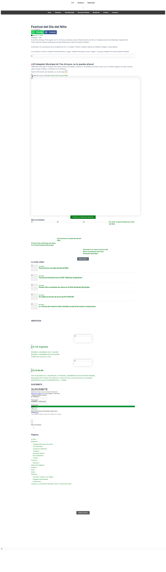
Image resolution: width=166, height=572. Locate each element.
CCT (72, 3)
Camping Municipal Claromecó (43, 444)
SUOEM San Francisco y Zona (41, 357)
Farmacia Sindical (83, 12)
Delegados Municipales (40, 479)
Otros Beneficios (38, 455)
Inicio (49, 12)
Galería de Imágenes (37, 465)
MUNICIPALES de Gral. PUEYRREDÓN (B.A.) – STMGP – (49, 380)
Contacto (115, 12)
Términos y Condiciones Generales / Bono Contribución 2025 (51, 484)
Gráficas (34, 467)
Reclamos (81, 3)
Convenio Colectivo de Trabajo (43, 477)
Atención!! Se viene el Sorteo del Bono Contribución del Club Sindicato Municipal (95, 251)
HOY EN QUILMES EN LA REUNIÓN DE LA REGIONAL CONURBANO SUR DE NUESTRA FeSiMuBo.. (63, 375)
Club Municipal (69, 12)
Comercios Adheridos (40, 449)
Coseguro (36, 451)
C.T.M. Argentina (40, 347)
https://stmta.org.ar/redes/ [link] (59, 75)
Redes (33, 472)
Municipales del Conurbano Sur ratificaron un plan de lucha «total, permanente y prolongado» (62, 378)
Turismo (35, 458)
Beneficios (96, 12)
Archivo (105, 12)
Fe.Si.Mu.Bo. (38, 370)
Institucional (37, 481)
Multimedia (91, 3)
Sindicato (58, 12)
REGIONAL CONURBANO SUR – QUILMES (44, 352)
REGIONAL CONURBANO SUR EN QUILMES (45, 354)
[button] (37, 32)
